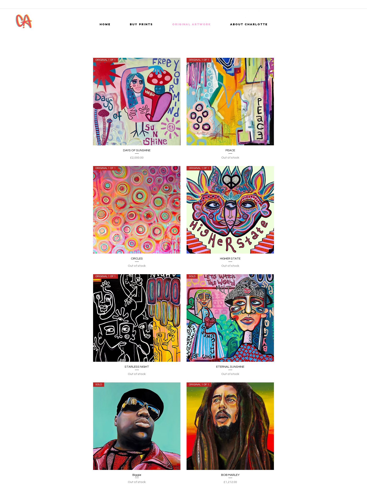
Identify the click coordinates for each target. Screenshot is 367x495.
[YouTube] (252, 14)
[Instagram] (262, 14)
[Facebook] (242, 14)
